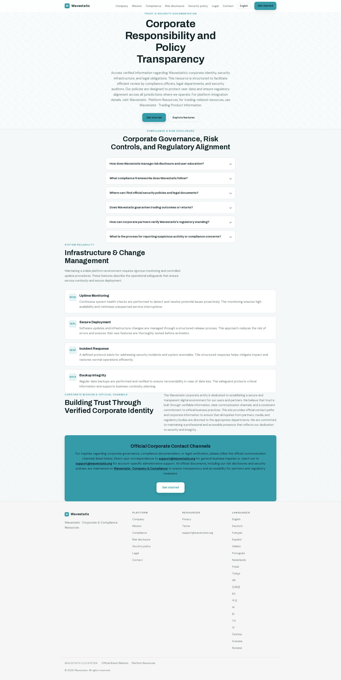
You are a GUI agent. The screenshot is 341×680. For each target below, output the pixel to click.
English (244, 5)
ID (233, 614)
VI (233, 627)
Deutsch (237, 526)
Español (237, 539)
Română (237, 648)
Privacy (186, 519)
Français (237, 533)
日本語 (236, 587)
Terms (186, 526)
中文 (234, 600)
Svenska (237, 641)
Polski (235, 567)
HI (233, 607)
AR (234, 580)
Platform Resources (143, 663)
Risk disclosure (174, 6)
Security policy (198, 6)
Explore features (183, 117)
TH (234, 621)
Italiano (236, 546)
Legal (215, 6)
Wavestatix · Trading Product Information (170, 105)
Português (238, 553)
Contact (228, 6)
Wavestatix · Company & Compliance (141, 468)
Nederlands (239, 560)
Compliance (153, 6)
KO (234, 594)
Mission (137, 6)
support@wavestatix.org (177, 458)
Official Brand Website (115, 663)
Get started (265, 5)
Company (122, 6)
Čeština (237, 634)
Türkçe (236, 573)
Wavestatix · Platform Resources (153, 100)
